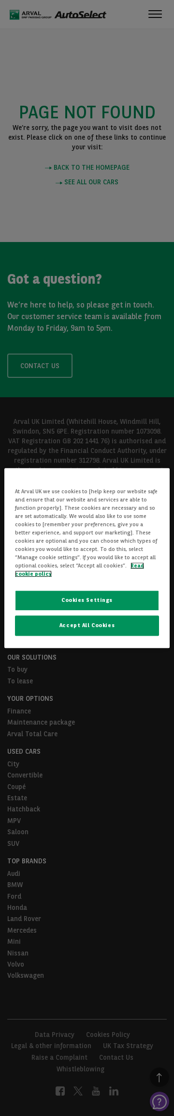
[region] (87, 558)
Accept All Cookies (87, 625)
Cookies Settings (87, 600)
